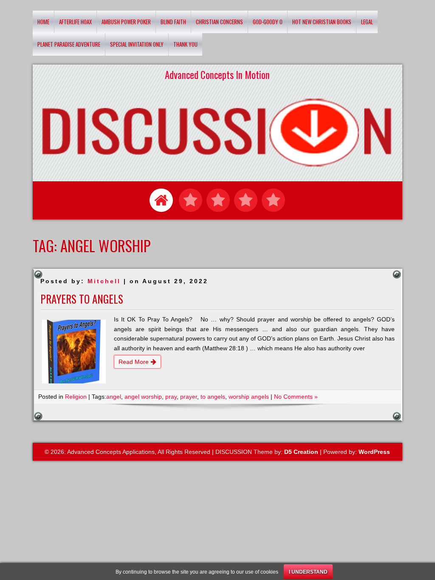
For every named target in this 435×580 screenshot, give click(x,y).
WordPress (374, 451)
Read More (134, 361)
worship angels (249, 396)
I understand (308, 572)
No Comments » (296, 396)
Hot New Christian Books (321, 21)
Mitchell (104, 281)
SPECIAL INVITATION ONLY (137, 44)
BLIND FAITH (173, 21)
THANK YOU (185, 44)
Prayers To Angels (81, 299)
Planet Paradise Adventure (68, 44)
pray (171, 396)
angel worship (143, 396)
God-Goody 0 (267, 21)
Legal (367, 21)
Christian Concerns (219, 21)
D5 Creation (301, 451)
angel (113, 396)
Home (43, 21)
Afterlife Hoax (75, 21)
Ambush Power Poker (126, 21)
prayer (188, 396)
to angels (213, 396)
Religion (76, 396)
